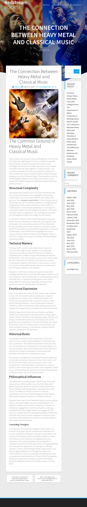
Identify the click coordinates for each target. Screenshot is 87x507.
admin (17, 87)
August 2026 (71, 197)
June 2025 (71, 240)
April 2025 (70, 246)
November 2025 (73, 223)
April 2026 (70, 209)
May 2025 (70, 243)
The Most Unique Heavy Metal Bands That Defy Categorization (73, 99)
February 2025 (72, 252)
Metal (46, 5)
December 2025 (73, 220)
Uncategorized (45, 87)
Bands (56, 5)
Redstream (15, 5)
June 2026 (71, 203)
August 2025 (71, 234)
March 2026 (71, 212)
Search (77, 71)
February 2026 (72, 214)
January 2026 (72, 217)
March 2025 (71, 249)
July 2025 (70, 237)
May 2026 (70, 206)
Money (65, 5)
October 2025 (72, 226)
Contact (77, 5)
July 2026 (70, 200)
